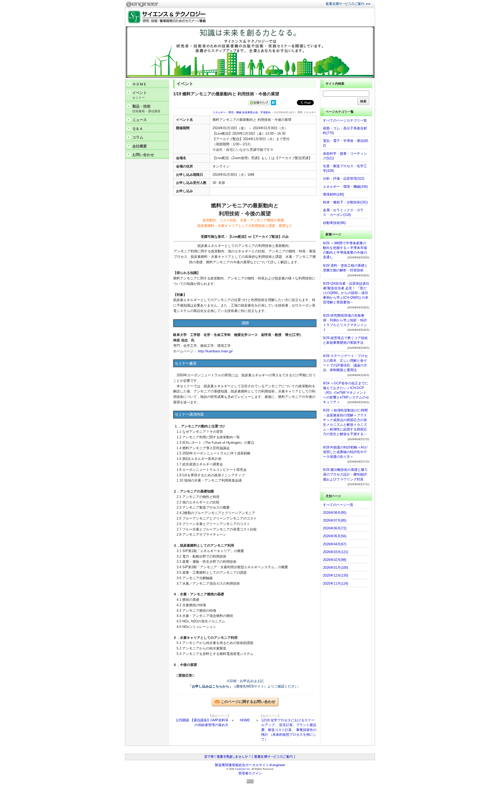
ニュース (139, 120)
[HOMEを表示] (165, 17)
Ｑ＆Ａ (137, 129)
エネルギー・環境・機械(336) (345, 187)
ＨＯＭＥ (139, 84)
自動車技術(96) (334, 223)
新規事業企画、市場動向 (256, 112)
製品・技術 (146, 108)
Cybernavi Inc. (243, 769)
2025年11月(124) (335, 583)
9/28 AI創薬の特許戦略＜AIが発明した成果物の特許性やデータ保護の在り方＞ (345, 452)
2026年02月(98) (334, 560)
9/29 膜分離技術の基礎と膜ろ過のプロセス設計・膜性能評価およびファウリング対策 (345, 474)
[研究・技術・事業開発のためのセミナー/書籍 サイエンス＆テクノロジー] (250, 77)
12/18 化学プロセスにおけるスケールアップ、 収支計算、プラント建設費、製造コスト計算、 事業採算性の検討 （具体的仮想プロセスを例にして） (288, 729)
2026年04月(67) (334, 544)
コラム (137, 137)
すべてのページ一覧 (338, 505)
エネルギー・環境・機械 (227, 112)
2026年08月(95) (334, 513)
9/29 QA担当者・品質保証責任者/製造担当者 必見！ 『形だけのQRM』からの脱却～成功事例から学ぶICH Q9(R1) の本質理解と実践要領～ (346, 293)
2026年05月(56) (334, 536)
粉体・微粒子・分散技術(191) (345, 202)
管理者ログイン (250, 773)
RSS (250, 781)
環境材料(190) (333, 194)
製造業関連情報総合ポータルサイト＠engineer (250, 765)
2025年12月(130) (335, 575)
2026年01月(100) (335, 568)
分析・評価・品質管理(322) (343, 178)
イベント (139, 95)
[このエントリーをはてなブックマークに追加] (273, 104)
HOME (245, 720)
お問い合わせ (143, 155)
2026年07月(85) (334, 520)
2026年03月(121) (335, 552)
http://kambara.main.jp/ (215, 351)
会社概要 (139, 146)
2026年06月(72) (334, 528)
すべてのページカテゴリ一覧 (345, 120)
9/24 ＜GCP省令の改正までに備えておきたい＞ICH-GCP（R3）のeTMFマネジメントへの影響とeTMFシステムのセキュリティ (346, 392)
